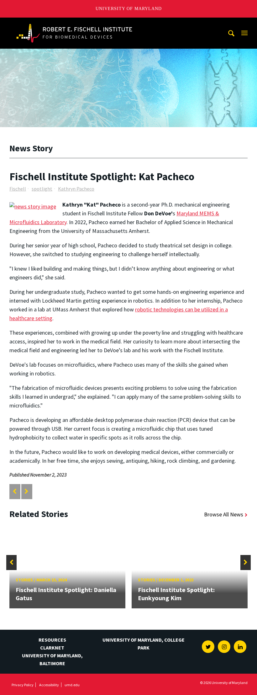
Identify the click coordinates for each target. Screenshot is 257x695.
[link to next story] (26, 491)
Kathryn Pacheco (76, 189)
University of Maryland (129, 8)
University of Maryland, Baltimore (52, 659)
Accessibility (49, 684)
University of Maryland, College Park (143, 644)
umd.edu (72, 684)
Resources (52, 640)
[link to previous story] (15, 491)
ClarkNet (52, 647)
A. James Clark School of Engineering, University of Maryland (74, 23)
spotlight (42, 189)
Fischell (17, 189)
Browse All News (223, 514)
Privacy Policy (23, 684)
